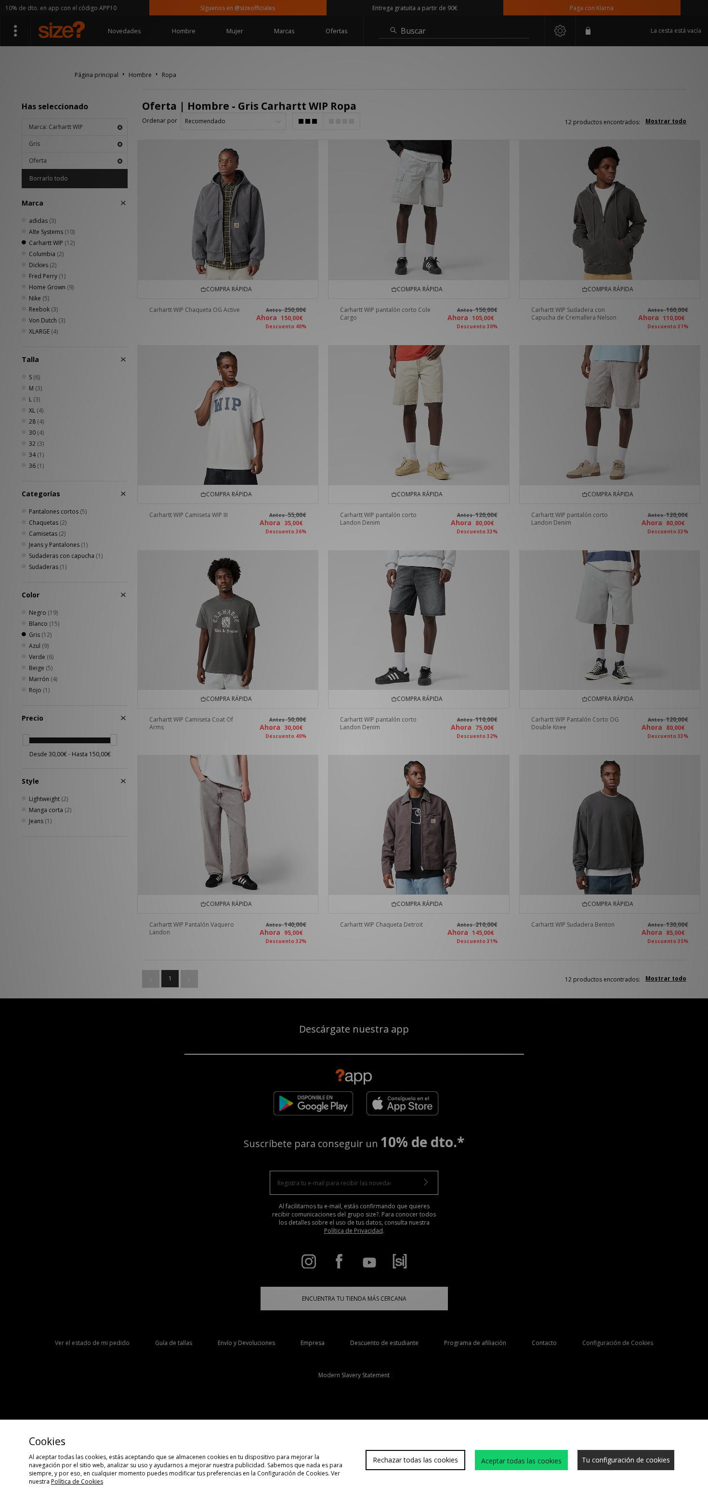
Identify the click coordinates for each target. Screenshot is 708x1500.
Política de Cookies (77, 1481)
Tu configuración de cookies (626, 1459)
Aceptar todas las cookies (521, 1460)
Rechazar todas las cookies (415, 1459)
